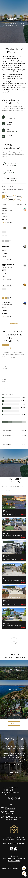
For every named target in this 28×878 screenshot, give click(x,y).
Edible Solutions (6, 228)
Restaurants (10, 196)
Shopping (19, 196)
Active (5, 199)
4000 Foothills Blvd (7, 304)
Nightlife (18, 199)
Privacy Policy (21, 868)
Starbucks (4, 208)
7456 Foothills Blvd (7, 267)
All (4, 196)
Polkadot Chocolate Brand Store (9, 265)
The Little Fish (5, 246)
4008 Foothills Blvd (7, 285)
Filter (7, 490)
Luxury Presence (14, 861)
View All (14, 723)
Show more (14, 323)
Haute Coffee (5, 302)
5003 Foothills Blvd (7, 210)
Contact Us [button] (14, 772)
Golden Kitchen (6, 284)
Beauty (11, 199)
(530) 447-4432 (9, 813)
